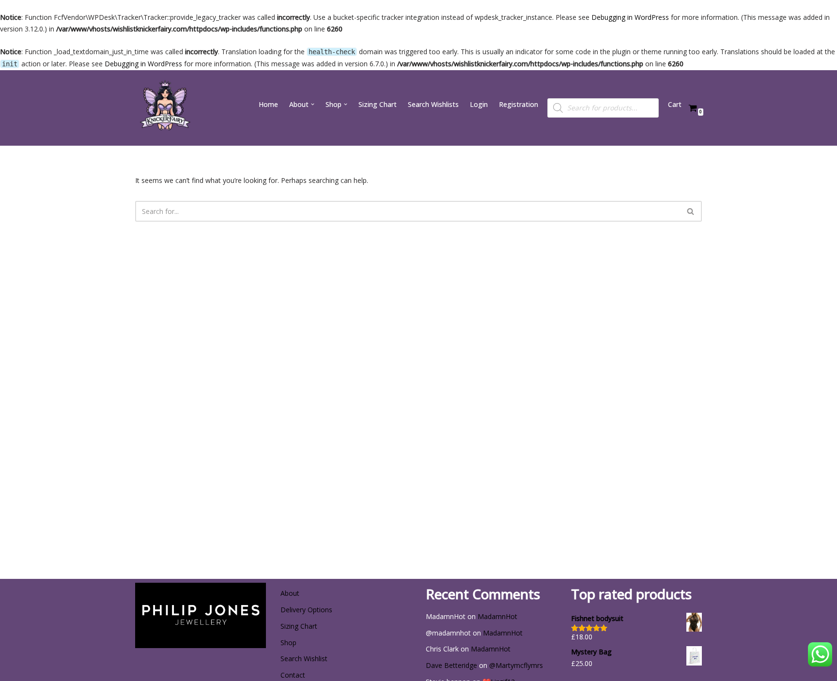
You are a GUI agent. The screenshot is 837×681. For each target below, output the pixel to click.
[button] (312, 104)
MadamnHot (497, 616)
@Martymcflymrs (516, 665)
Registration (518, 104)
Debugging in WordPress (630, 17)
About (289, 593)
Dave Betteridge (451, 665)
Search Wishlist (303, 658)
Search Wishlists (433, 104)
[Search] (691, 211)
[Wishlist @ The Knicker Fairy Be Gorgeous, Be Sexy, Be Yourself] (164, 108)
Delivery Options (306, 609)
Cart (675, 104)
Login (479, 104)
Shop (288, 642)
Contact (292, 675)
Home (268, 104)
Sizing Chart (377, 104)
